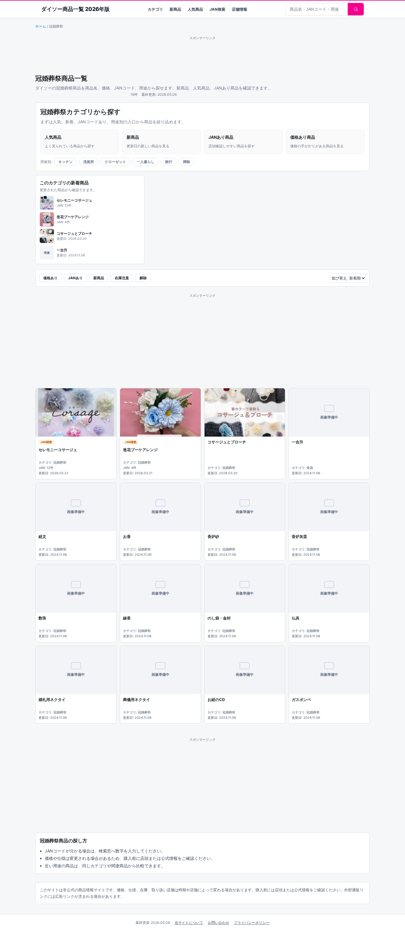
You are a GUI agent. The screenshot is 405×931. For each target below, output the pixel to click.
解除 (143, 278)
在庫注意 (122, 278)
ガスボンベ (301, 699)
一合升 (297, 442)
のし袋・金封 (219, 618)
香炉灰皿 (299, 536)
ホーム (40, 26)
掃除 (186, 161)
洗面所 (88, 161)
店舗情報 (239, 9)
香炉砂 (213, 536)
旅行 (168, 161)
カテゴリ (155, 9)
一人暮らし (145, 161)
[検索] (356, 9)
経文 (42, 536)
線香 (127, 618)
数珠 (42, 618)
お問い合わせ (218, 922)
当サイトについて (189, 922)
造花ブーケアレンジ (140, 449)
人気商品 (195, 9)
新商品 (175, 9)
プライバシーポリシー (252, 922)
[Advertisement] (202, 54)
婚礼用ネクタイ (52, 699)
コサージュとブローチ (227, 442)
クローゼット (115, 161)
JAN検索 (217, 9)
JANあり (75, 278)
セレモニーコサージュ (58, 449)
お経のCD (216, 699)
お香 (127, 536)
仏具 (295, 618)
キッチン (65, 161)
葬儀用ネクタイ (136, 699)
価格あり (50, 278)
